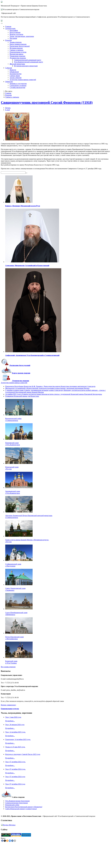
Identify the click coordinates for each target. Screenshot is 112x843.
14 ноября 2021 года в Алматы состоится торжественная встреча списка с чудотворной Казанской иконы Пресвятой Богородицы (53, 394)
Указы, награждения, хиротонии (22, 36)
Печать (7, 108)
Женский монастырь (17, 64)
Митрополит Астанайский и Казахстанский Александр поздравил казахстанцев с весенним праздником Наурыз (47, 388)
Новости (13, 70)
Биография (14, 30)
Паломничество (15, 74)
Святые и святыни (16, 50)
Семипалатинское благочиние (16, 803)
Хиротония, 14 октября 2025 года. (18, 739)
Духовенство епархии (18, 58)
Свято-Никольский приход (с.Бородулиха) (21, 809)
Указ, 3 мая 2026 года (13, 717)
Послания (13, 38)
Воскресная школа (16, 54)
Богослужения (15, 32)
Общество (9, 82)
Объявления (14, 72)
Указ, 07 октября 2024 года (15, 777)
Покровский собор (12, 805)
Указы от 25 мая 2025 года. (15, 747)
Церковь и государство (18, 83)
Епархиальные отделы (18, 52)
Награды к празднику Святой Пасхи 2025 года (22, 754)
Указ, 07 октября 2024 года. (15, 762)
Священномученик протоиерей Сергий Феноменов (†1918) (47, 102)
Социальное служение (18, 85)
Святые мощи (15, 76)
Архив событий (15, 78)
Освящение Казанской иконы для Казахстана (22, 396)
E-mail (7, 110)
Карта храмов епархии (18, 44)
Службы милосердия (17, 87)
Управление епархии (17, 56)
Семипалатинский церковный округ (27, 60)
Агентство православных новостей (23, 80)
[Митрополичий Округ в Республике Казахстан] (6, 836)
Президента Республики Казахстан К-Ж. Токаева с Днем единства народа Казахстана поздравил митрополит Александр (50, 386)
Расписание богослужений (20, 46)
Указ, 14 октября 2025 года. (15, 732)
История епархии (16, 48)
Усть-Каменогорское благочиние (17, 801)
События (8, 68)
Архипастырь (10, 28)
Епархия (8, 40)
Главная (8, 26)
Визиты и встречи (16, 34)
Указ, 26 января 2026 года (14, 725)
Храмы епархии (16, 42)
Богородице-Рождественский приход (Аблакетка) (23, 807)
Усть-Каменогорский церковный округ (28, 62)
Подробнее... (10, 721)
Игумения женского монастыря (26, 66)
